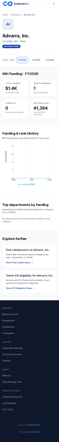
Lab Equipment (9, 403)
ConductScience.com (12, 397)
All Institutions (8, 327)
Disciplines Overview (12, 354)
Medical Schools (10, 314)
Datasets (6, 360)
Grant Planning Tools (12, 382)
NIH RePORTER (33, 425)
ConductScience (33, 432)
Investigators (8, 333)
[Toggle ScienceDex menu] (54, 4)
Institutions (16, 14)
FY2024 (50, 60)
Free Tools (7, 409)
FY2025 (36, 60)
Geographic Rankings (12, 348)
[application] (29, 166)
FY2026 (22, 60)
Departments (8, 320)
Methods (6, 375)
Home (5, 14)
